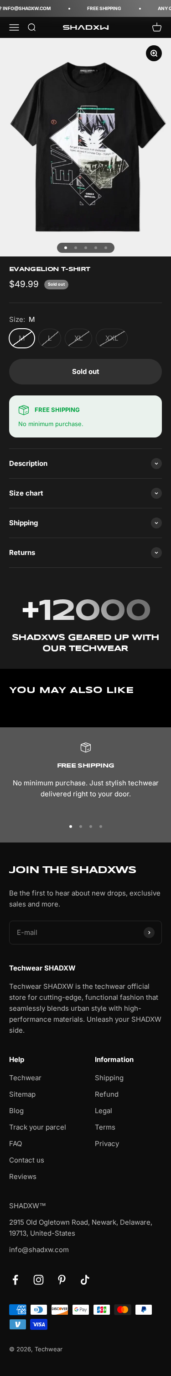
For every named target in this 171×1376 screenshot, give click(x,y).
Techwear (25, 1077)
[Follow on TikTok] (85, 1280)
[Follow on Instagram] (38, 1280)
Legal (103, 1110)
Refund (107, 1094)
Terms (105, 1127)
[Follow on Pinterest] (62, 1280)
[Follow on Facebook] (15, 1280)
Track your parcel (37, 1127)
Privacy (107, 1143)
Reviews (22, 1176)
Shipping (109, 1077)
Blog (16, 1110)
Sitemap (22, 1094)
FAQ (15, 1143)
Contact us (26, 1160)
